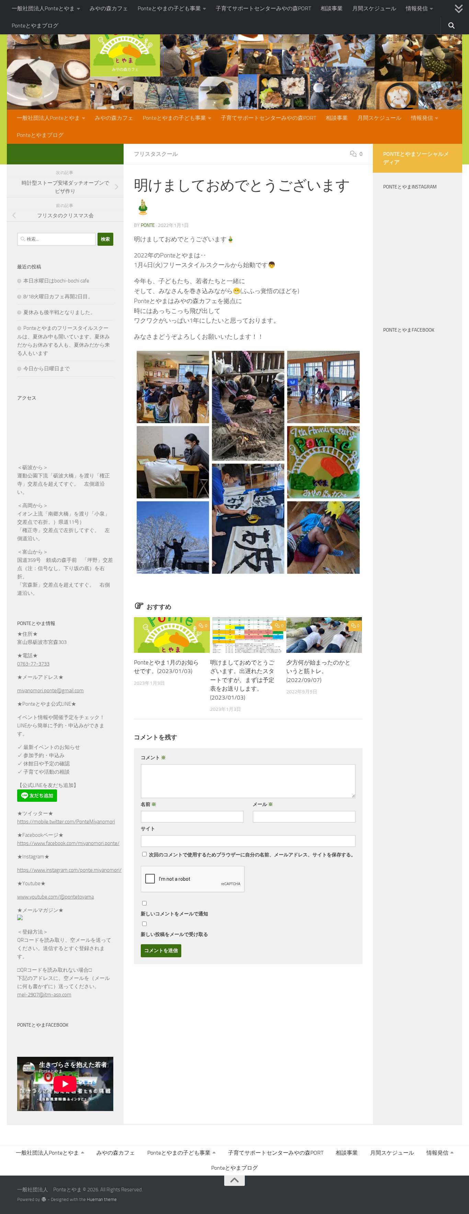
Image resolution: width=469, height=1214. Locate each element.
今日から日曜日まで (46, 369)
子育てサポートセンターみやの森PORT (263, 8)
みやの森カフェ (109, 8)
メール (263, 804)
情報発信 (417, 8)
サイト (148, 829)
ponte (148, 225)
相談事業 (332, 8)
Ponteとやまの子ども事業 (169, 8)
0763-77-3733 (33, 664)
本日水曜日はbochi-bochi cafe (56, 281)
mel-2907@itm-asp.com (44, 995)
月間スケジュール (374, 8)
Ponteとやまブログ (35, 25)
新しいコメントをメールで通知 (174, 914)
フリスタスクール (156, 154)
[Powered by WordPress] (44, 1199)
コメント (153, 758)
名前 (148, 804)
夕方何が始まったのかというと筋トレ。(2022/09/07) (318, 671)
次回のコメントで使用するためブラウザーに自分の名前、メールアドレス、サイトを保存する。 (252, 855)
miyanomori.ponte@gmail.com (50, 690)
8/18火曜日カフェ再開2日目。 (58, 296)
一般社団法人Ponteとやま (43, 8)
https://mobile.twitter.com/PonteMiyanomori (66, 822)
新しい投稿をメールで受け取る (174, 934)
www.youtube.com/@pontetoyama (55, 897)
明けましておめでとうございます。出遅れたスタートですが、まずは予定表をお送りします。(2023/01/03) (242, 680)
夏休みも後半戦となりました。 (59, 312)
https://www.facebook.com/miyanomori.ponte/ (68, 843)
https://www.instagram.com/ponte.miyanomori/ (69, 870)
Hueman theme (102, 1199)
